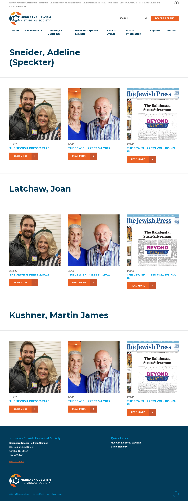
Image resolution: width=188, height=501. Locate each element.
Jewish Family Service (128, 3)
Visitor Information (133, 32)
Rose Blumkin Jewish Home (149, 3)
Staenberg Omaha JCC (17, 6)
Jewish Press (113, 3)
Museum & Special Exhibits (86, 32)
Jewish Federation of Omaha (94, 3)
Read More (20, 156)
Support (155, 30)
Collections (32, 30)
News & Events (111, 32)
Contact (171, 30)
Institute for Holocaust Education (23, 3)
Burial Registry (119, 446)
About (16, 30)
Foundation (43, 3)
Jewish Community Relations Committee (65, 3)
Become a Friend (165, 18)
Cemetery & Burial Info (55, 32)
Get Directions (16, 461)
